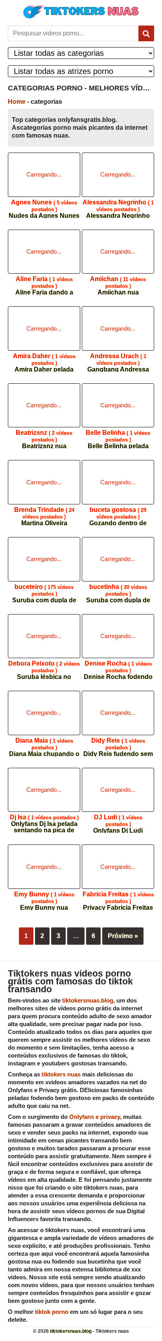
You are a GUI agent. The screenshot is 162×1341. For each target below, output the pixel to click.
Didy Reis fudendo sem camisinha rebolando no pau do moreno (118, 744)
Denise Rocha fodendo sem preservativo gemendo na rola (118, 667)
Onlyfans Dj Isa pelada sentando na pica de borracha (44, 821)
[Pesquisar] (146, 33)
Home (17, 101)
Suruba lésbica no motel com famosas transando (44, 667)
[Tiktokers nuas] (81, 12)
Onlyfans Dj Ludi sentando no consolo (118, 821)
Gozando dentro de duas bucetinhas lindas (118, 514)
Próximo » (123, 936)
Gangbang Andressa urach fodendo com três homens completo (118, 360)
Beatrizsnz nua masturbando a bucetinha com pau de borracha (44, 436)
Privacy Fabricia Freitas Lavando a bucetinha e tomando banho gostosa (118, 898)
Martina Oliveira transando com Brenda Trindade (44, 514)
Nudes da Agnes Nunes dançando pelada (44, 206)
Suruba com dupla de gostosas (44, 591)
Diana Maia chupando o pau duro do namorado (44, 744)
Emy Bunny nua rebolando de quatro (44, 898)
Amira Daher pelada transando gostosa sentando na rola (44, 360)
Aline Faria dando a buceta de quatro (44, 283)
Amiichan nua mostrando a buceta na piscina (118, 283)
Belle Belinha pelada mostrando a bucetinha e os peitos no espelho (118, 436)
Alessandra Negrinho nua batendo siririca (118, 206)
